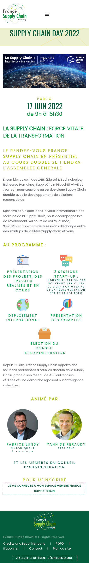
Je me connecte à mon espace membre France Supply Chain (44, 488)
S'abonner (11, 548)
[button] (45, 14)
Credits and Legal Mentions (24, 543)
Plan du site (62, 548)
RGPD (60, 543)
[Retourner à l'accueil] (14, 14)
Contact (35, 548)
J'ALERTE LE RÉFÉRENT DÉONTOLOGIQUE (44, 558)
